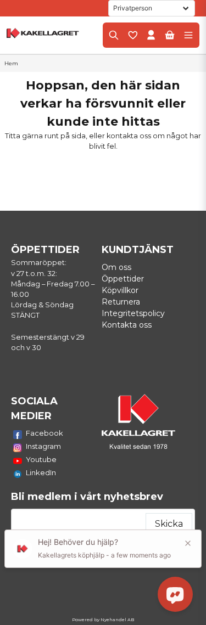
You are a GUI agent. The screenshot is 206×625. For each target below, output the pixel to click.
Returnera (121, 302)
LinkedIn (41, 472)
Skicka (169, 524)
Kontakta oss (127, 325)
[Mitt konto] (151, 35)
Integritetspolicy (133, 313)
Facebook (44, 433)
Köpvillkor (120, 290)
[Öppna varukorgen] (169, 35)
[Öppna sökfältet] (113, 35)
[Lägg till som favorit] (132, 35)
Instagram (43, 446)
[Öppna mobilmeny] (188, 35)
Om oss (116, 267)
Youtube (41, 459)
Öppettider (123, 279)
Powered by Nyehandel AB (103, 619)
